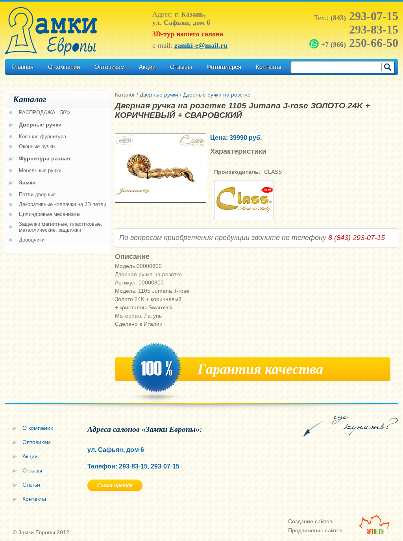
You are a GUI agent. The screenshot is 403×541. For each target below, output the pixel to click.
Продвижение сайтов (315, 530)
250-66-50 (359, 42)
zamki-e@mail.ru (200, 45)
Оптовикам (109, 66)
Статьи (31, 485)
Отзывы (181, 66)
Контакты (268, 66)
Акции (147, 66)
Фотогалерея (224, 66)
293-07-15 (364, 15)
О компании (64, 66)
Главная (22, 66)
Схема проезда (115, 485)
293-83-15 (373, 29)
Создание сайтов (310, 521)
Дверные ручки (159, 94)
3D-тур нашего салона (187, 34)
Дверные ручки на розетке (217, 94)
